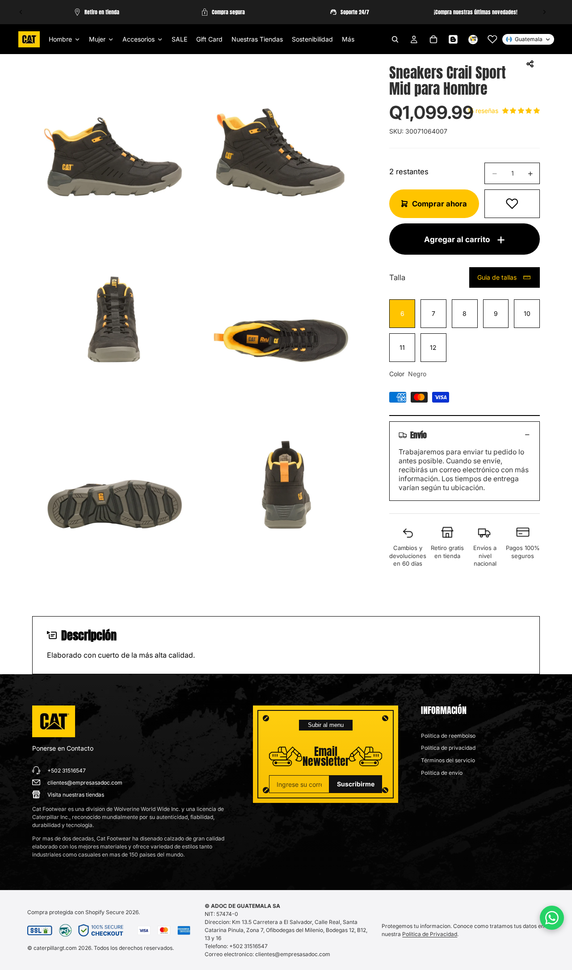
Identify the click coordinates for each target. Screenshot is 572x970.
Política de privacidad (448, 747)
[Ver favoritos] (492, 39)
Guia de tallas (497, 277)
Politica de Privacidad (429, 934)
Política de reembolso (448, 735)
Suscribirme (355, 784)
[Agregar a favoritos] (512, 203)
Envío (418, 434)
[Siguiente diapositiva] (544, 12)
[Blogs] (453, 39)
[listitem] (348, 39)
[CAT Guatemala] (53, 721)
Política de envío (442, 772)
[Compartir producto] (530, 64)
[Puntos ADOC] (473, 39)
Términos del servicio (448, 760)
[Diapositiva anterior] (21, 12)
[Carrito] (433, 39)
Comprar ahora (439, 203)
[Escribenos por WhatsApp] (552, 918)
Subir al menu (326, 725)
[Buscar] (395, 39)
